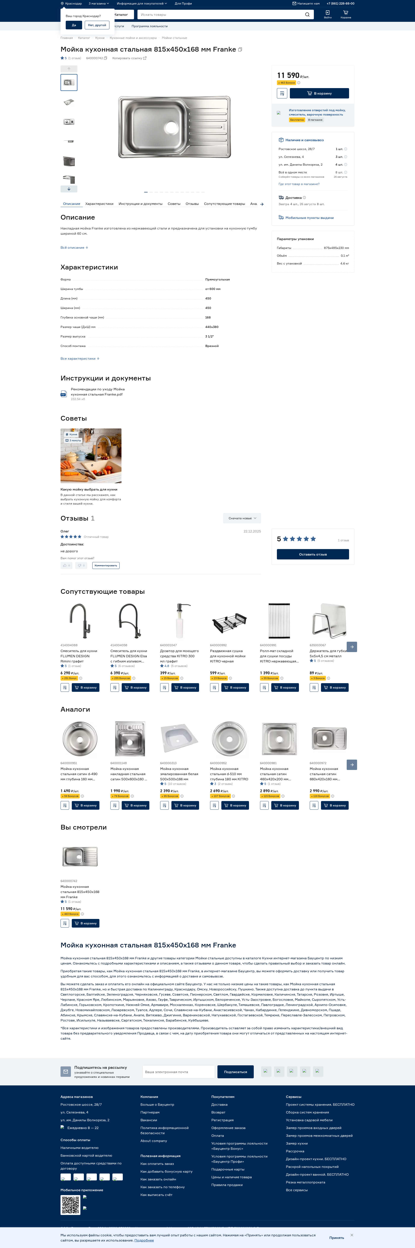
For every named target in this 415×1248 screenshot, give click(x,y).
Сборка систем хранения (307, 1112)
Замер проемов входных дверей (314, 1128)
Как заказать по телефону (162, 1187)
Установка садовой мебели (309, 1120)
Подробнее (144, 1240)
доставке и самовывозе (202, 976)
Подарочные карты (227, 1169)
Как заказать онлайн (158, 1179)
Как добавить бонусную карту (166, 1171)
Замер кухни (297, 1143)
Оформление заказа (228, 1128)
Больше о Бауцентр (157, 1104)
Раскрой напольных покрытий (312, 1166)
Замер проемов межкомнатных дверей (319, 1135)
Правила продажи (227, 1185)
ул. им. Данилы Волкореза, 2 (85, 1120)
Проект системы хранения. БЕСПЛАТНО (320, 1104)
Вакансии (148, 1120)
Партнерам (150, 1112)
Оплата (217, 1135)
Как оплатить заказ (157, 1163)
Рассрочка (295, 1151)
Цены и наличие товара (231, 1177)
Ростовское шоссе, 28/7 (81, 1104)
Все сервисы (297, 1190)
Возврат (218, 1112)
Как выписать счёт (156, 1195)
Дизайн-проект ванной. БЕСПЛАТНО (317, 1174)
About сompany (153, 1141)
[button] (319, 93)
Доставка (219, 1104)
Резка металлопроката (305, 1182)
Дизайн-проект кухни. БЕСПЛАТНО (316, 1159)
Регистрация (222, 1120)
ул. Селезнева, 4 (74, 1112)
